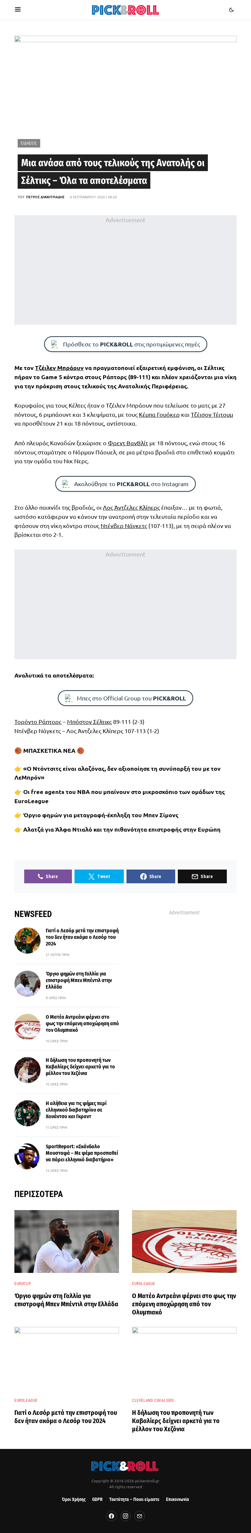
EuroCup (22, 1283)
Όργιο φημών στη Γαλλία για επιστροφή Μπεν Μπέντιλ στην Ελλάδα (79, 980)
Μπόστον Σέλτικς (89, 721)
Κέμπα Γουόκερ (159, 414)
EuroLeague (143, 1283)
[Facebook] (111, 1516)
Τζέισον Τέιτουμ (212, 414)
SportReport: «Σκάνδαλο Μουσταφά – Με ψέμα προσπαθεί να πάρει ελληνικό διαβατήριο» (82, 1153)
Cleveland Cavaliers (153, 1400)
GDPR (97, 1499)
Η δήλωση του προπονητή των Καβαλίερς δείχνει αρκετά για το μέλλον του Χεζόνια (80, 1066)
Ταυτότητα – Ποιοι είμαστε (134, 1499)
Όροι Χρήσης (74, 1499)
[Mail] (139, 1516)
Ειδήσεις (29, 143)
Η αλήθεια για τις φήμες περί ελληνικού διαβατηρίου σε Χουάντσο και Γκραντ (76, 1109)
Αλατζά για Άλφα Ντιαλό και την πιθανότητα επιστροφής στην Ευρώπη (122, 829)
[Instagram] (125, 1516)
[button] (17, 10)
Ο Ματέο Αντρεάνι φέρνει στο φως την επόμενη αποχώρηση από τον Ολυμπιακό (82, 1023)
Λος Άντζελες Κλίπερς (131, 507)
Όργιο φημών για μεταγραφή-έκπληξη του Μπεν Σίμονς (100, 815)
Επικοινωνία (177, 1499)
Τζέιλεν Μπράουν (59, 367)
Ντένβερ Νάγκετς (124, 525)
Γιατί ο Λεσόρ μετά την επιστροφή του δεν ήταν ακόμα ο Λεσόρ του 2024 (82, 937)
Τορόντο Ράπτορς (37, 721)
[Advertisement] (125, 270)
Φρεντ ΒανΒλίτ (128, 442)
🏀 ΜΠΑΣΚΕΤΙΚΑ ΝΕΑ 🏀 (49, 750)
